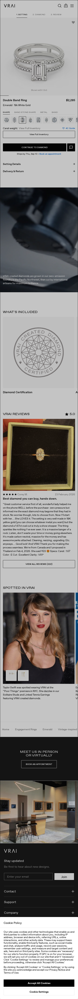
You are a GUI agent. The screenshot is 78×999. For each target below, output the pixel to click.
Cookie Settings (39, 992)
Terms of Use (11, 972)
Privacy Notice (57, 970)
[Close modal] (39, 499)
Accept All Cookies (39, 983)
